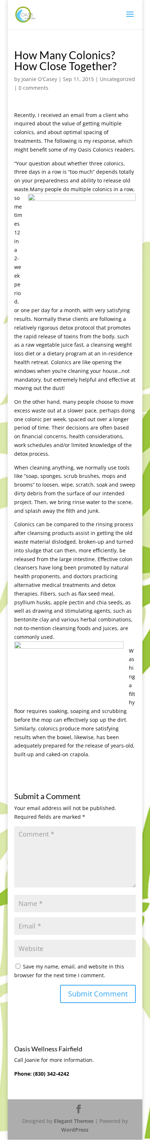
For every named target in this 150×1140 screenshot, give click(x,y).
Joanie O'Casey (39, 79)
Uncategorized (117, 79)
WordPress (74, 1129)
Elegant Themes (74, 1120)
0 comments (33, 87)
